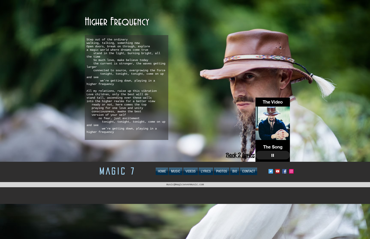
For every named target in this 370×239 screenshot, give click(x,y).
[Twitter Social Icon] (271, 171)
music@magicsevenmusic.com (185, 184)
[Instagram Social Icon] (291, 171)
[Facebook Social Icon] (284, 171)
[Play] (272, 155)
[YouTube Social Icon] (277, 171)
